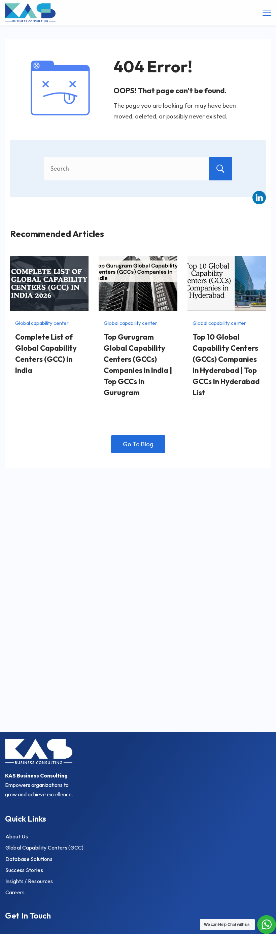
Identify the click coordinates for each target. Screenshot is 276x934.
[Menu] (267, 13)
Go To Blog (138, 444)
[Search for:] (138, 168)
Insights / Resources (29, 881)
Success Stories (24, 870)
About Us (16, 836)
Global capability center (42, 323)
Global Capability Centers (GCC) (44, 847)
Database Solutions (29, 859)
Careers (15, 892)
